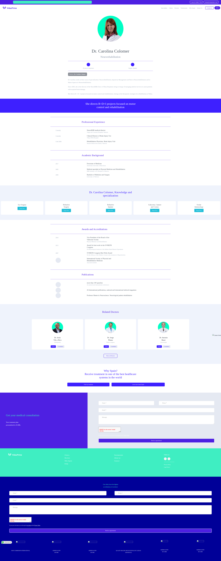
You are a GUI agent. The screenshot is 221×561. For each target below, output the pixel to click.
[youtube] (169, 458)
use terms (118, 435)
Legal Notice (167, 467)
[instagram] (165, 458)
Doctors (71, 74)
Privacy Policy (126, 435)
